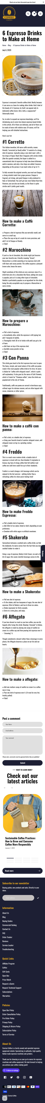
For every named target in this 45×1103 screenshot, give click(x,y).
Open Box (5, 975)
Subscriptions (7, 991)
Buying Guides (7, 921)
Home (4, 45)
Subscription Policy (9, 1030)
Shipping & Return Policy (11, 1026)
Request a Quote (8, 983)
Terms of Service (8, 1034)
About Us (5, 912)
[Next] (11, 787)
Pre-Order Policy (8, 1018)
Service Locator (8, 945)
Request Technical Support (11, 987)
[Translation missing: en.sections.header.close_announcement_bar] (43, 2)
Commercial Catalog (9, 925)
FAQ (3, 933)
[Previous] (4, 787)
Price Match (6, 979)
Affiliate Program (8, 963)
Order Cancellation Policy (11, 1014)
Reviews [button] (43, 554)
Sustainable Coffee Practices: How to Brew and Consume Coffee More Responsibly (20, 841)
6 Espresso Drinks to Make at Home (24, 45)
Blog (9, 45)
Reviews (5, 941)
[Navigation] (40, 13)
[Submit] (38, 897)
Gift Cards (6, 971)
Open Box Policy (8, 1010)
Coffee (4, 967)
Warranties (6, 995)
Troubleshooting (8, 949)
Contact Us (6, 929)
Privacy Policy (7, 1022)
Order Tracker (7, 937)
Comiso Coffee (12, 1095)
